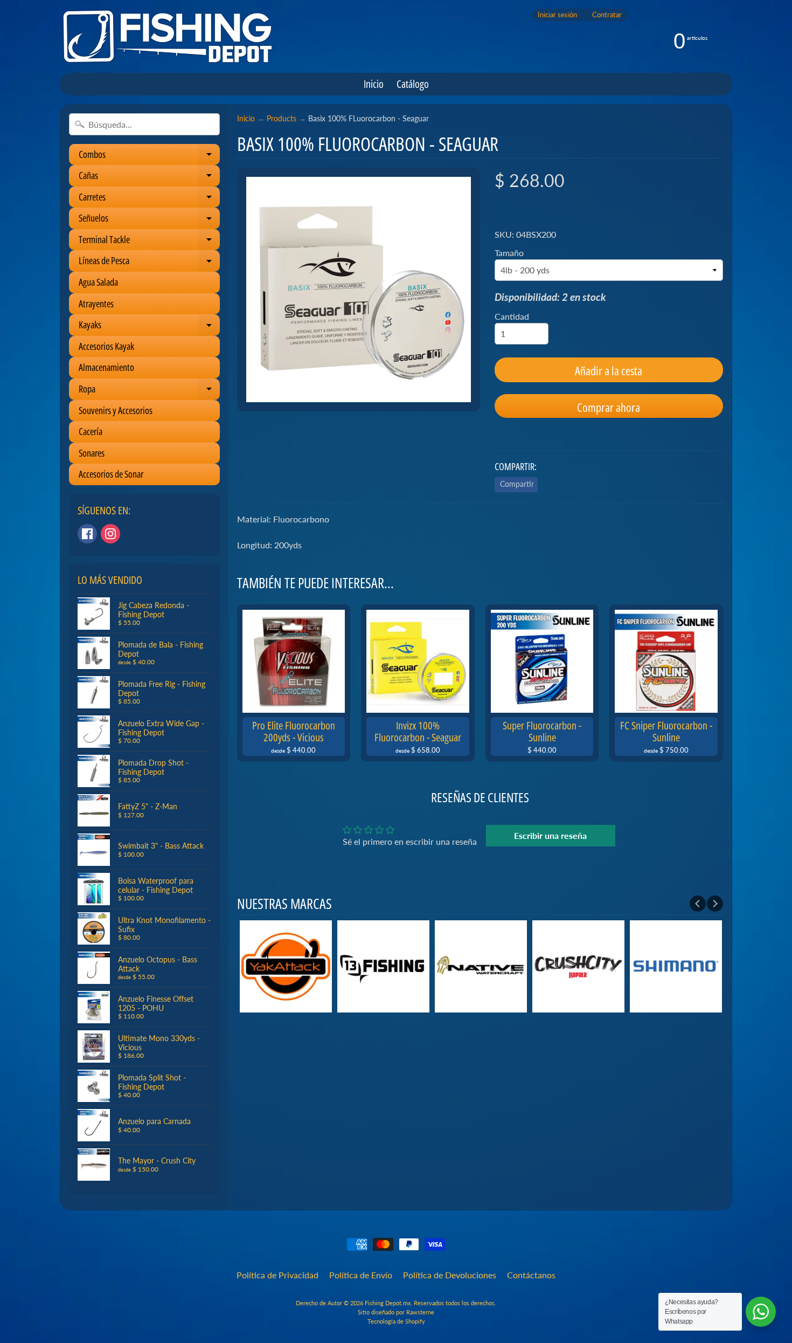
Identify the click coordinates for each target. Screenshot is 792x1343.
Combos (149, 157)
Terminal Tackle (149, 242)
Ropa (149, 391)
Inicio (374, 84)
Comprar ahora (608, 407)
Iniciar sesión (557, 14)
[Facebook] (87, 533)
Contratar (607, 14)
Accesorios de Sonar (111, 473)
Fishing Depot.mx (388, 1302)
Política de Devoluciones (449, 1275)
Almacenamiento (106, 367)
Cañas (149, 178)
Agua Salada (98, 282)
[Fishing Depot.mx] (167, 36)
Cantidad (512, 316)
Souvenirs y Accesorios (115, 410)
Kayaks (149, 327)
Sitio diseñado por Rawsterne (396, 1312)
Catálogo (413, 84)
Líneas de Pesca (149, 263)
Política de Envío (360, 1275)
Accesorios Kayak (106, 346)
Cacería (90, 431)
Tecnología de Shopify (396, 1321)
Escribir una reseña (550, 835)
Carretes (149, 199)
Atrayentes (96, 303)
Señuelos (149, 220)
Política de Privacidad (277, 1275)
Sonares (92, 452)
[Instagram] (110, 533)
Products (281, 118)
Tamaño (509, 252)
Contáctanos (531, 1275)
